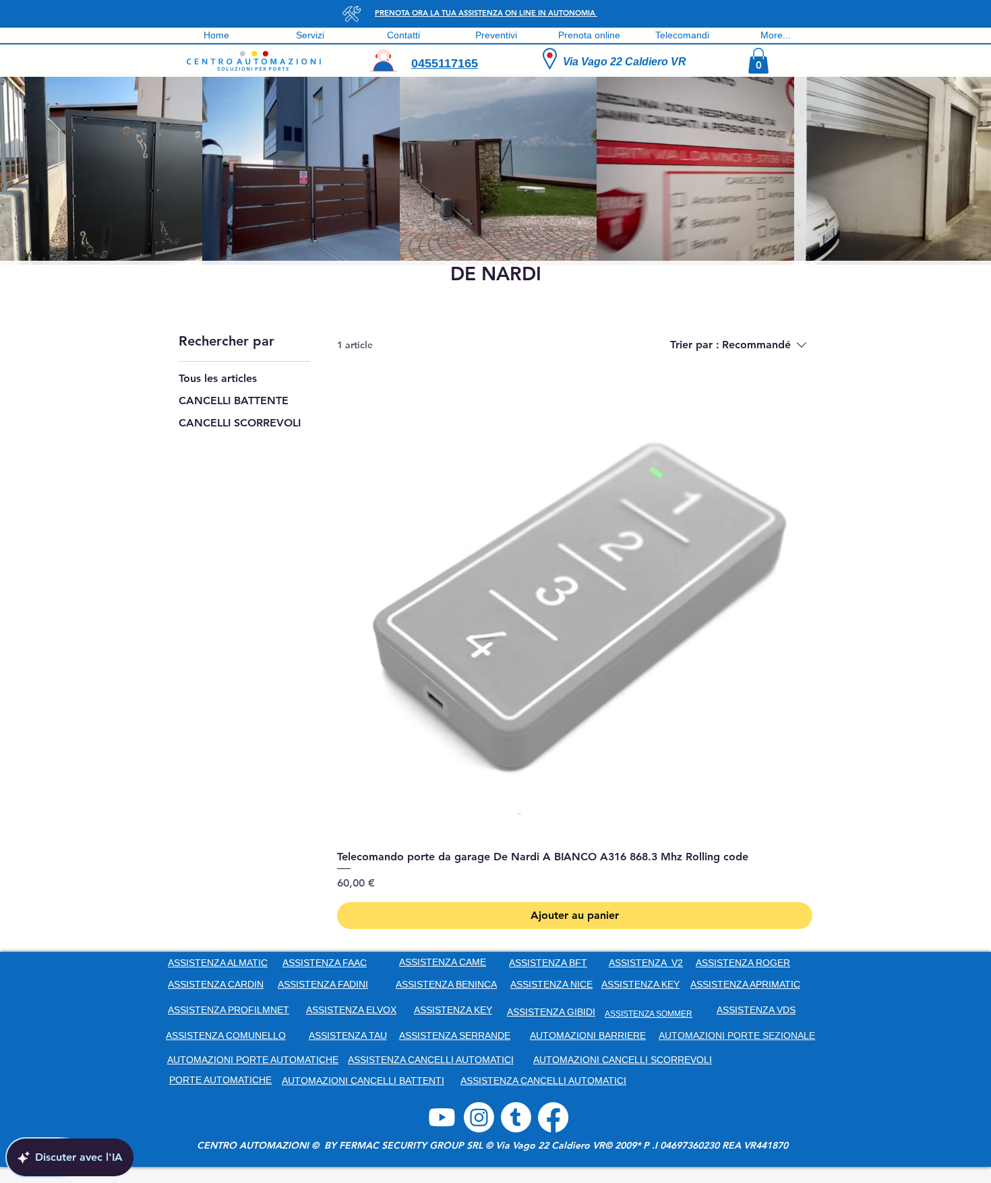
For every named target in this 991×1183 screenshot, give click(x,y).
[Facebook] (553, 1117)
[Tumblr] (516, 1117)
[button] (758, 60)
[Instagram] (479, 1117)
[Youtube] (442, 1117)
